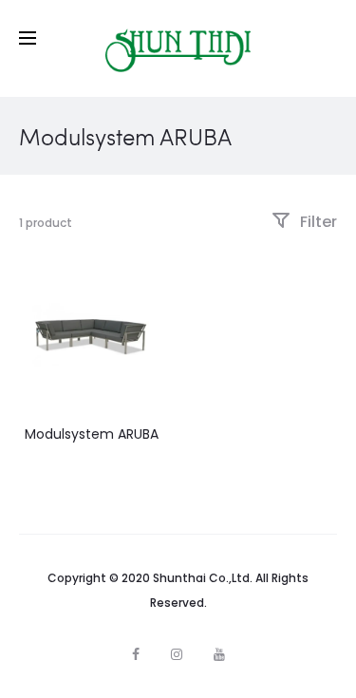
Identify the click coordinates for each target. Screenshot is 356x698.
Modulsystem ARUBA (92, 433)
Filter (316, 222)
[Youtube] (219, 654)
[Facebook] (136, 654)
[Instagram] (176, 654)
